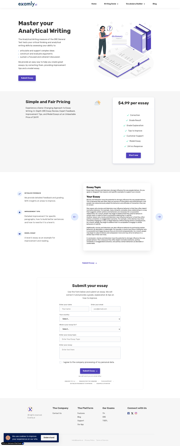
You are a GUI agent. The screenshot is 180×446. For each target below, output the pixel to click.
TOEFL (105, 421)
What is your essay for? (68, 325)
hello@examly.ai (77, 440)
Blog (79, 417)
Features (81, 413)
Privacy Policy (90, 440)
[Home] (28, 4)
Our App (81, 424)
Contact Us (57, 413)
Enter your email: (97, 305)
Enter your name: (65, 305)
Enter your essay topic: (68, 335)
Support (81, 421)
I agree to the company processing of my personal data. (88, 362)
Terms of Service (102, 440)
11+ (103, 413)
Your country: (64, 315)
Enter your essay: (65, 345)
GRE (104, 417)
